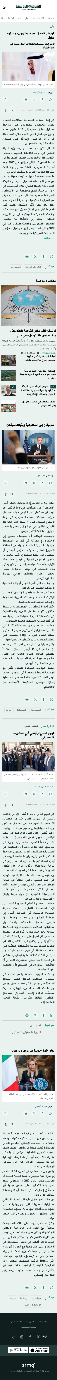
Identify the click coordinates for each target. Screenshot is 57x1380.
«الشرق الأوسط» (39, 90)
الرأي (19, 16)
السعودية (16, 264)
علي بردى (41, 473)
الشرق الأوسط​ (38, 16)
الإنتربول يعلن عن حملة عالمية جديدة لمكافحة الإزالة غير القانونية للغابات (38, 372)
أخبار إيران (35, 1023)
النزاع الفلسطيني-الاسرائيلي (26, 1029)
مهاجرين (36, 1295)
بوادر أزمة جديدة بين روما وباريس (33, 1048)
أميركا (9, 707)
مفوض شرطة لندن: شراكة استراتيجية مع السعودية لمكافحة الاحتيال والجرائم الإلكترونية (38, 387)
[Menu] (54, 6)
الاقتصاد (10, 16)
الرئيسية (51, 16)
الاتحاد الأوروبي (33, 1302)
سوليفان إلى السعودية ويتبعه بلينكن (30, 422)
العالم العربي (48, 723)
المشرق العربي (31, 723)
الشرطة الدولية (33, 264)
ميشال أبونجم (41, 1103)
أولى (52, 23)
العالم (27, 16)
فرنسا (12, 1295)
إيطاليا (23, 1295)
